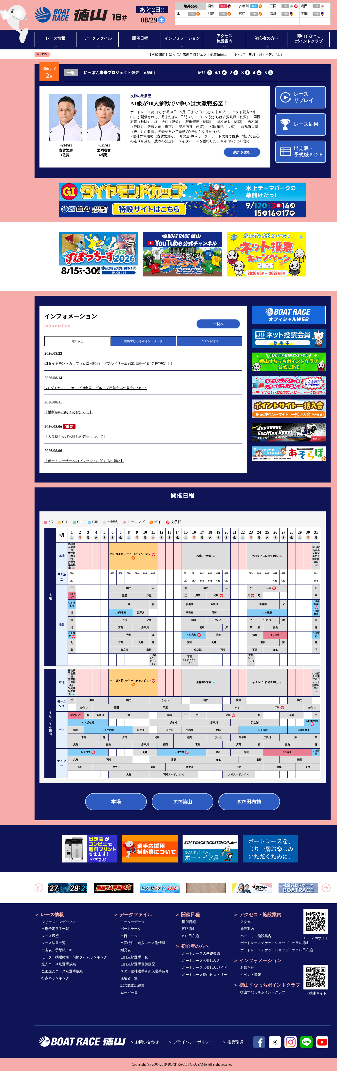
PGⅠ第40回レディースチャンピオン (130, 554)
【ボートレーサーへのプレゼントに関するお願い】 (84, 461)
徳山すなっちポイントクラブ (143, 341)
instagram (290, 1042)
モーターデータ (132, 922)
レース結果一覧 (53, 943)
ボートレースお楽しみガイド (204, 967)
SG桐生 (275, 634)
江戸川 (141, 612)
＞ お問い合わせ (144, 1042)
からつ (165, 700)
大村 (128, 634)
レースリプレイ (304, 97)
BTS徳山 (182, 801)
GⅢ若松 (316, 635)
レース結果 (306, 124)
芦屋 (149, 595)
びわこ (218, 620)
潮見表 (125, 950)
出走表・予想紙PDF (56, 950)
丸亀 (140, 642)
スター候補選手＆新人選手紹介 (144, 971)
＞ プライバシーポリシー (190, 1042)
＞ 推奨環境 (233, 1042)
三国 (268, 588)
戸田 (197, 595)
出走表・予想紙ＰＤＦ (308, 151)
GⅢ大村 (191, 634)
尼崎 (214, 612)
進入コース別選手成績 (58, 964)
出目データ (129, 936)
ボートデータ (130, 929)
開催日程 (189, 922)
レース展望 (50, 936)
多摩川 (214, 604)
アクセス (247, 922)
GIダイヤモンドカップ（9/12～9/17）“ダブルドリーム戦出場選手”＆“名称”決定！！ (108, 363)
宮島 (120, 627)
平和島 (189, 612)
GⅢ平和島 (121, 612)
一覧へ (218, 324)
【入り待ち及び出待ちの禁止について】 (75, 437)
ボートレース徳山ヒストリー (204, 975)
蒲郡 (254, 634)
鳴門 (128, 588)
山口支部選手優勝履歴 (137, 964)
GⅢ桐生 (86, 752)
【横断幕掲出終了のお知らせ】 (68, 412)
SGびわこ (72, 595)
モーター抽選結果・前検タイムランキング (74, 957)
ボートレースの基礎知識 (201, 953)
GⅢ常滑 (267, 612)
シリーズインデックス (58, 922)
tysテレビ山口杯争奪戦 (265, 555)
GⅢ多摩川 (316, 612)
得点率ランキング (55, 978)
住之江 (124, 649)
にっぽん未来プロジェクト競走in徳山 (316, 554)
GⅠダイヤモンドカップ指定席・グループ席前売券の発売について (95, 388)
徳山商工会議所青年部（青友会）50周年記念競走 (71, 556)
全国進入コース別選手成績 (62, 971)
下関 (120, 642)
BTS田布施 (249, 801)
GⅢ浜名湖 (71, 604)
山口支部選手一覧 (134, 957)
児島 (216, 595)
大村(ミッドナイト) (251, 659)
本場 (116, 801)
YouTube (322, 1042)
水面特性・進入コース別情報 (142, 943)
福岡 (193, 620)
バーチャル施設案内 (255, 936)
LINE (306, 1042)
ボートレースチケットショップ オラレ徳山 (274, 943)
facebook (259, 1042)
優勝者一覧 (129, 978)
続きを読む (242, 152)
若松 (218, 634)
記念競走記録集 (132, 985)
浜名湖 (189, 604)
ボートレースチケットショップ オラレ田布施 (276, 950)
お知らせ (77, 341)
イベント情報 (209, 341)
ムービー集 (129, 992)
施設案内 (247, 929)
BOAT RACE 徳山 (81, 15)
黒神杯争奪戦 (203, 555)
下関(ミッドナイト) (153, 659)
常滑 (83, 737)
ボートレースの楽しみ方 (201, 961)
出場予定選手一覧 (55, 929)
